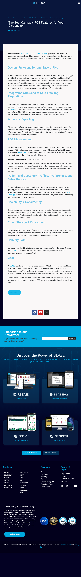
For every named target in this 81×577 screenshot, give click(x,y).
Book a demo (23, 153)
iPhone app (15, 251)
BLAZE (12, 266)
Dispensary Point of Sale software (34, 54)
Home (10, 18)
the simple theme (23, 18)
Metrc (13, 109)
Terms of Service (65, 545)
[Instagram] (46, 312)
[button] (79, 3)
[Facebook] (34, 312)
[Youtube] (40, 312)
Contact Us (14, 292)
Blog (14, 18)
